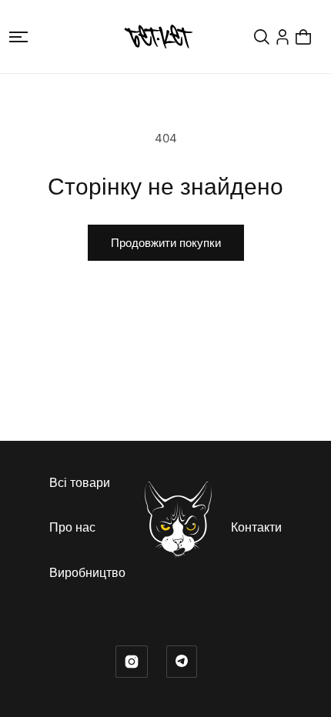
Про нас (72, 527)
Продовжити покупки (166, 242)
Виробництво (87, 572)
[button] (18, 37)
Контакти (256, 527)
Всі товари (79, 482)
